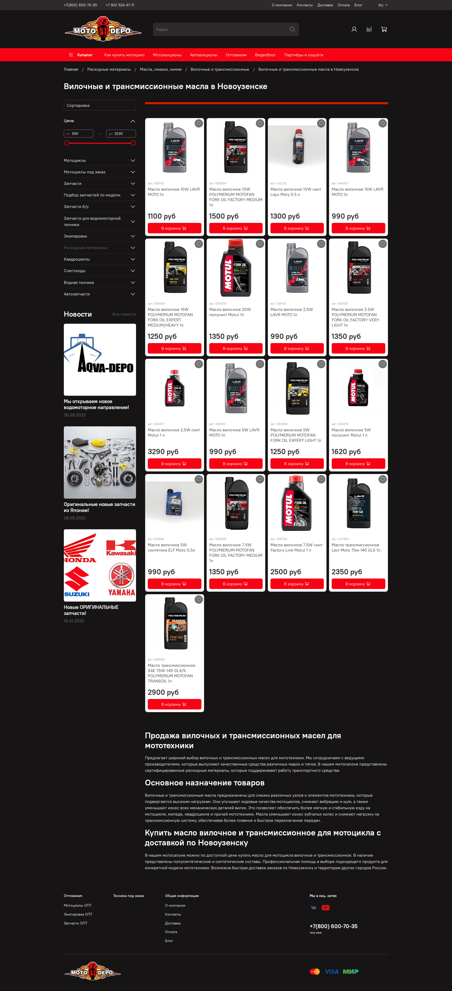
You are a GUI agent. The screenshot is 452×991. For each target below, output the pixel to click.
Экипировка (75, 236)
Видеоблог (265, 54)
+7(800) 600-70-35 (80, 5)
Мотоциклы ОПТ (78, 905)
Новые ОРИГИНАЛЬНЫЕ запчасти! (91, 610)
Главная (71, 69)
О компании (282, 5)
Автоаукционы (203, 54)
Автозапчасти (77, 293)
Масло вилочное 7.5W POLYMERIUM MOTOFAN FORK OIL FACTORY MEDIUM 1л (235, 552)
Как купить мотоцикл (124, 54)
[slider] (66, 143)
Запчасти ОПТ (75, 923)
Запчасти (72, 183)
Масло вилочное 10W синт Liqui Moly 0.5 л (295, 191)
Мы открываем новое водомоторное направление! (96, 404)
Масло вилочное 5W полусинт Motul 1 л (351, 432)
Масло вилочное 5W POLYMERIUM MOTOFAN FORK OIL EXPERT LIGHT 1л (295, 435)
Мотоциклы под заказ (84, 171)
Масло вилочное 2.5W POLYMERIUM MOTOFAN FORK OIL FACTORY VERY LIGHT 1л (355, 317)
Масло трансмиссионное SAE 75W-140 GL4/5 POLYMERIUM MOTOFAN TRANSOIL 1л (171, 673)
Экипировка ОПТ (78, 914)
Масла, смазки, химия (161, 69)
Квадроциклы (77, 259)
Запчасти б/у (76, 206)
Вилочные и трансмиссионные (220, 69)
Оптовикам (236, 54)
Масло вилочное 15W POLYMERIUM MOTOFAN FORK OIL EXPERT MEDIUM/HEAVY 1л (170, 317)
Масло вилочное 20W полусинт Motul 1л (230, 312)
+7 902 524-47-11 (120, 5)
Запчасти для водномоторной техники (92, 221)
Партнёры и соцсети (303, 54)
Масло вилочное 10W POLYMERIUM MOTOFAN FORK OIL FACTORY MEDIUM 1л (235, 196)
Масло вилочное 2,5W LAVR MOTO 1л (291, 312)
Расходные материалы (109, 69)
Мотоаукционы (167, 54)
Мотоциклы (75, 160)
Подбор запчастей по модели (92, 194)
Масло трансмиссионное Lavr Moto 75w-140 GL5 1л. (356, 547)
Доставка (325, 5)
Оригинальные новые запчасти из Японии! (99, 507)
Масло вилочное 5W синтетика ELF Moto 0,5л (171, 547)
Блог (358, 5)
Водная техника (79, 282)
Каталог (85, 54)
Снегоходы (74, 270)
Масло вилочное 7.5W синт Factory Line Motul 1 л (296, 547)
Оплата (344, 5)
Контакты (305, 5)
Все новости (124, 314)
